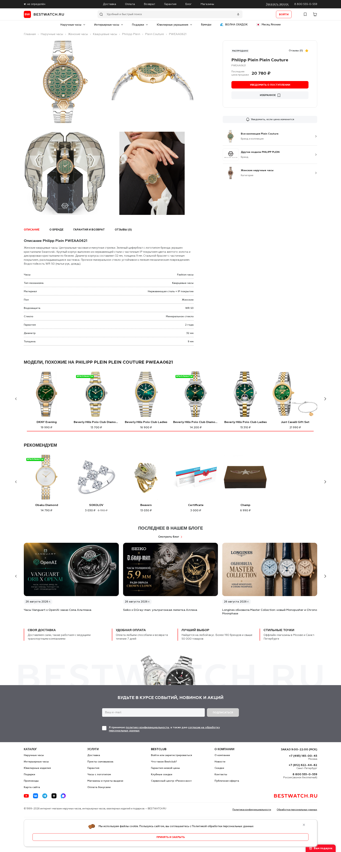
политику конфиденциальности (147, 727)
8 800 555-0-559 (305, 4)
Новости (220, 761)
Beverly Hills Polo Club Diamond (96, 422)
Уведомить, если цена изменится (272, 119)
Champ (245, 505)
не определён (36, 4)
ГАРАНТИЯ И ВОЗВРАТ (89, 229)
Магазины (207, 4)
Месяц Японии (271, 24)
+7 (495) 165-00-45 (303, 756)
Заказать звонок (277, 4)
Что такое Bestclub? (164, 761)
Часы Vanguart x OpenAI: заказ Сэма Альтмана (57, 610)
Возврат (149, 4)
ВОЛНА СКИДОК (236, 24)
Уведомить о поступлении (270, 85)
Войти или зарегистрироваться (171, 755)
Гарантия (170, 4)
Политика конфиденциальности (251, 810)
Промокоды (31, 781)
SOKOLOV (96, 505)
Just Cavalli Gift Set (295, 422)
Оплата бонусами (99, 787)
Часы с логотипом (99, 774)
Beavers (146, 505)
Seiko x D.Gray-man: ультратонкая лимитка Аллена (160, 610)
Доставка (109, 4)
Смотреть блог (168, 536)
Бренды (206, 24)
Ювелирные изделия (37, 768)
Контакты (221, 774)
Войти (284, 14)
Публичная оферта (227, 781)
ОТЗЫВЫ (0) (123, 229)
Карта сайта (32, 787)
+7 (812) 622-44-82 (303, 765)
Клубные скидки (161, 774)
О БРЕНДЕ (56, 229)
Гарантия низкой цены (165, 768)
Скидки (219, 768)
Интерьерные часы (106, 24)
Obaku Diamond (46, 505)
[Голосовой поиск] (238, 14)
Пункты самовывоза (100, 761)
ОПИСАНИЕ (31, 229)
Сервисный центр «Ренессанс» (171, 781)
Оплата (130, 4)
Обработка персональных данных (297, 810)
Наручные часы (70, 24)
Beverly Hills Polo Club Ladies (146, 422)
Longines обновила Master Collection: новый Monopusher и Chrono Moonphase (269, 612)
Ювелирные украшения (172, 24)
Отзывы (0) (296, 50)
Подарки (138, 24)
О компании (222, 755)
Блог (188, 4)
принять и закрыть (170, 837)
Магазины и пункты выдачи (105, 781)
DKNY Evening (47, 422)
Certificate (196, 505)
